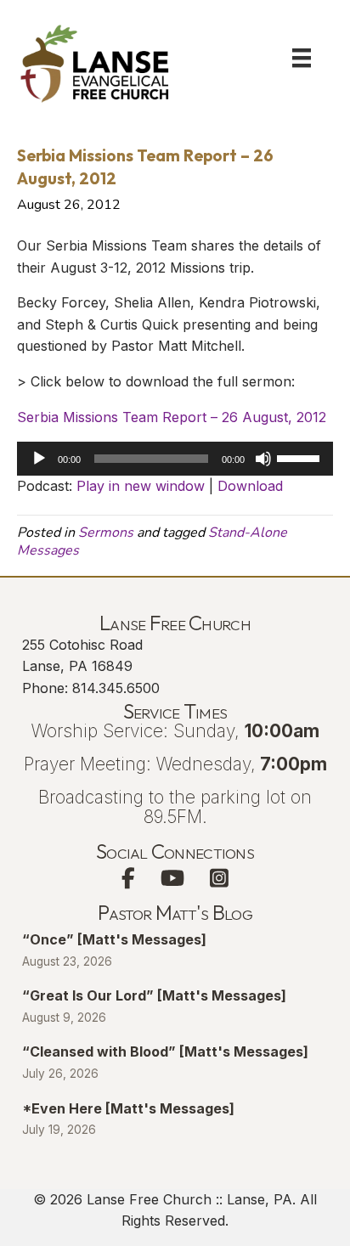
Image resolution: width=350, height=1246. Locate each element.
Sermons (105, 532)
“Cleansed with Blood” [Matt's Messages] (165, 1051)
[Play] (39, 458)
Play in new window (140, 485)
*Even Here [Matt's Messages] (128, 1108)
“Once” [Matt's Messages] (114, 939)
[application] (175, 459)
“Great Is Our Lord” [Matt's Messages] (154, 995)
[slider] (301, 457)
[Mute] (263, 458)
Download (250, 485)
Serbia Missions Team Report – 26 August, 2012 (171, 417)
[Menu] (301, 58)
